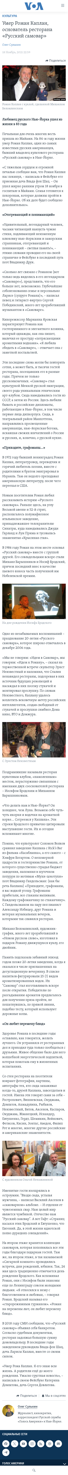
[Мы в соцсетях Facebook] (5, 1443)
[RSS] (40, 1443)
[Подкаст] (49, 1443)
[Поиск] (34, 1470)
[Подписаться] (58, 1443)
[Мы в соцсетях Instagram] (32, 1443)
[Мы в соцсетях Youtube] (23, 1443)
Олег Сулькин (11, 44)
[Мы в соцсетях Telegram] (5, 1452)
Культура (9, 16)
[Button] (55, 60)
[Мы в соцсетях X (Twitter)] (14, 1443)
